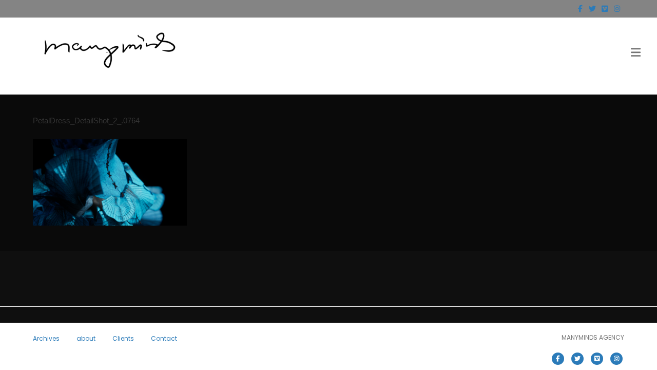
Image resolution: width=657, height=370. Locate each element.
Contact (164, 338)
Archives (46, 338)
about (85, 338)
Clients (123, 338)
